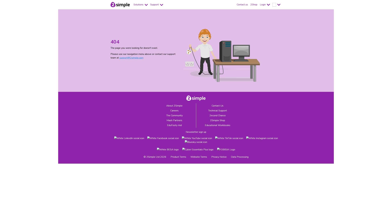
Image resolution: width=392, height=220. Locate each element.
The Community (174, 115)
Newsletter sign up (196, 132)
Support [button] (154, 4)
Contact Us (217, 105)
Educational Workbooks (217, 125)
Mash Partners (174, 120)
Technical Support (217, 110)
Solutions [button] (139, 4)
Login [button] (263, 4)
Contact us (242, 4)
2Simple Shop (217, 120)
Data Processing (240, 157)
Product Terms (178, 157)
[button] (276, 5)
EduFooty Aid (174, 125)
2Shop (253, 4)
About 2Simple (174, 105)
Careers (174, 110)
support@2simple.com (131, 57)
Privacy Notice (219, 157)
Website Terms (198, 157)
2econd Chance (217, 115)
